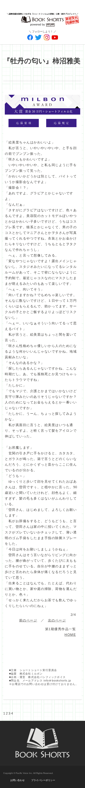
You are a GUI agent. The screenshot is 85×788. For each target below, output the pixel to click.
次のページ (57, 620)
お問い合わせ (17, 780)
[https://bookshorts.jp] (42, 17)
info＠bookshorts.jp (57, 680)
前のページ (28, 620)
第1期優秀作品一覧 (60, 629)
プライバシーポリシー (43, 780)
